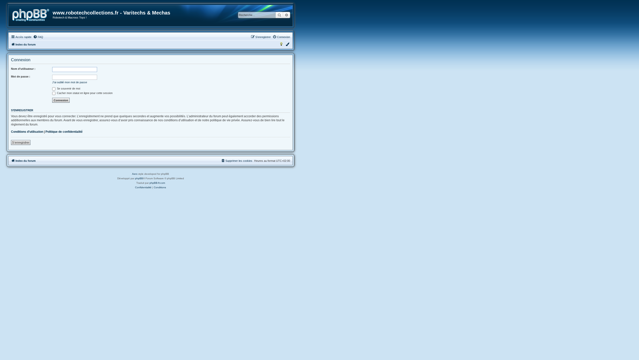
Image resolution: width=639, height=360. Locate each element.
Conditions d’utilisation (27, 132)
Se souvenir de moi (68, 88)
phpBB (139, 178)
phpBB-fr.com (157, 183)
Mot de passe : (20, 76)
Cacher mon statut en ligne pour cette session (84, 93)
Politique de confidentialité (64, 132)
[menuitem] (38, 37)
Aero (135, 173)
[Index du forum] (30, 15)
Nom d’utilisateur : (23, 68)
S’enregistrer (20, 142)
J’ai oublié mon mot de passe (69, 82)
